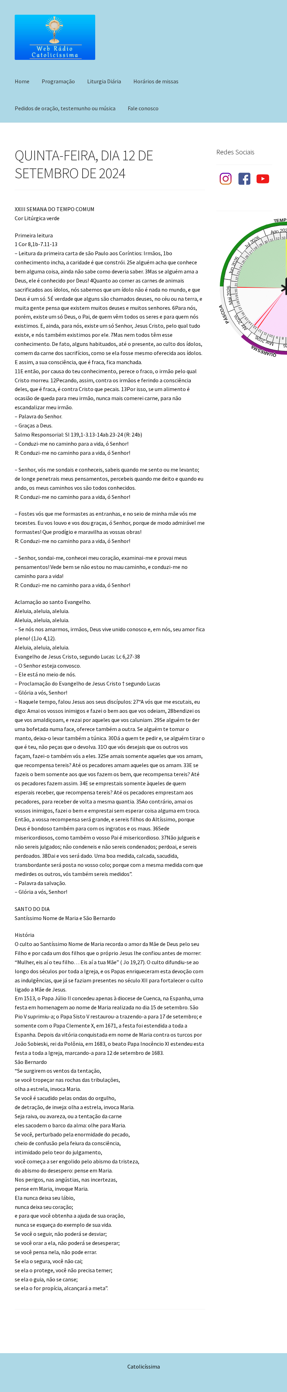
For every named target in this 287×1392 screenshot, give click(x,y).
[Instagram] (225, 179)
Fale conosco (143, 108)
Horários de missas (155, 81)
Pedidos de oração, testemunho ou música (65, 108)
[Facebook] (244, 179)
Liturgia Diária (104, 81)
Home (22, 81)
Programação (58, 81)
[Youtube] (263, 179)
